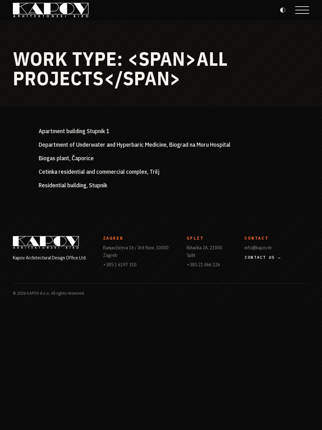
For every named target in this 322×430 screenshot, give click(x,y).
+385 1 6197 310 (119, 264)
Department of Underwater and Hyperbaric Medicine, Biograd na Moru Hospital (134, 144)
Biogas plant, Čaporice (66, 158)
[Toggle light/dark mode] (282, 10)
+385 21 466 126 (203, 264)
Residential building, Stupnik (73, 185)
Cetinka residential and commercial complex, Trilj (99, 171)
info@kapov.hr (258, 247)
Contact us (260, 257)
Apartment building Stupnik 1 (74, 131)
